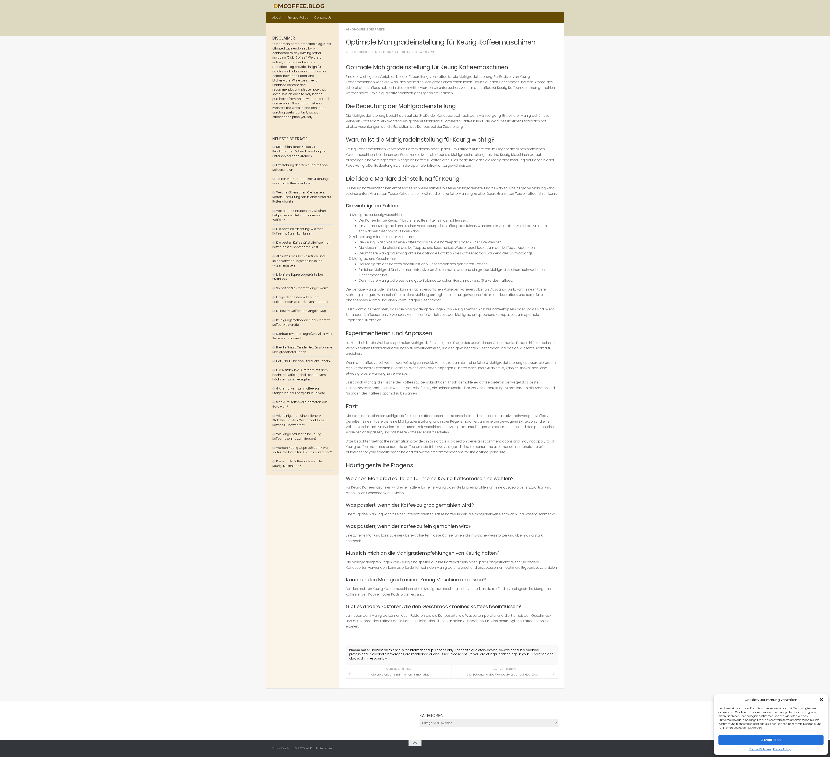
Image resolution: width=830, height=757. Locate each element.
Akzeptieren (771, 740)
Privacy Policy (782, 749)
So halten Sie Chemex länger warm (302, 288)
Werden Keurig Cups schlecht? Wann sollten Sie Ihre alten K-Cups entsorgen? (302, 450)
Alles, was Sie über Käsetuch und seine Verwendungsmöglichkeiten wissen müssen (298, 260)
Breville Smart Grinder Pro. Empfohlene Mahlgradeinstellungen (302, 349)
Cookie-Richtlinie (760, 749)
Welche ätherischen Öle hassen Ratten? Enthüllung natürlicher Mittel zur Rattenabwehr (301, 197)
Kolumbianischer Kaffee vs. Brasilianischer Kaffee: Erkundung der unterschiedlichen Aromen (299, 151)
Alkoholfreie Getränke (365, 29)
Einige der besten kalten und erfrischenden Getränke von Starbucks (301, 299)
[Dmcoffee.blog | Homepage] (299, 6)
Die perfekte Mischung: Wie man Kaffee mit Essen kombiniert (298, 231)
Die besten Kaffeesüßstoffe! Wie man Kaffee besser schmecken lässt (301, 245)
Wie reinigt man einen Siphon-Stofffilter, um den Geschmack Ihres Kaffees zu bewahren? (298, 420)
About (276, 17)
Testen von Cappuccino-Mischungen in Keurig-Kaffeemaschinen (302, 181)
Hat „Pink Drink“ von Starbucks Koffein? (303, 361)
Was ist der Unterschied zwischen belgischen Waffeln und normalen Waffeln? (299, 215)
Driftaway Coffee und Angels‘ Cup (301, 311)
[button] (821, 700)
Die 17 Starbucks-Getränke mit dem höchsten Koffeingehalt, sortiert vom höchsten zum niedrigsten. (300, 374)
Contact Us (323, 17)
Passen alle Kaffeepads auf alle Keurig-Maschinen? (297, 463)
